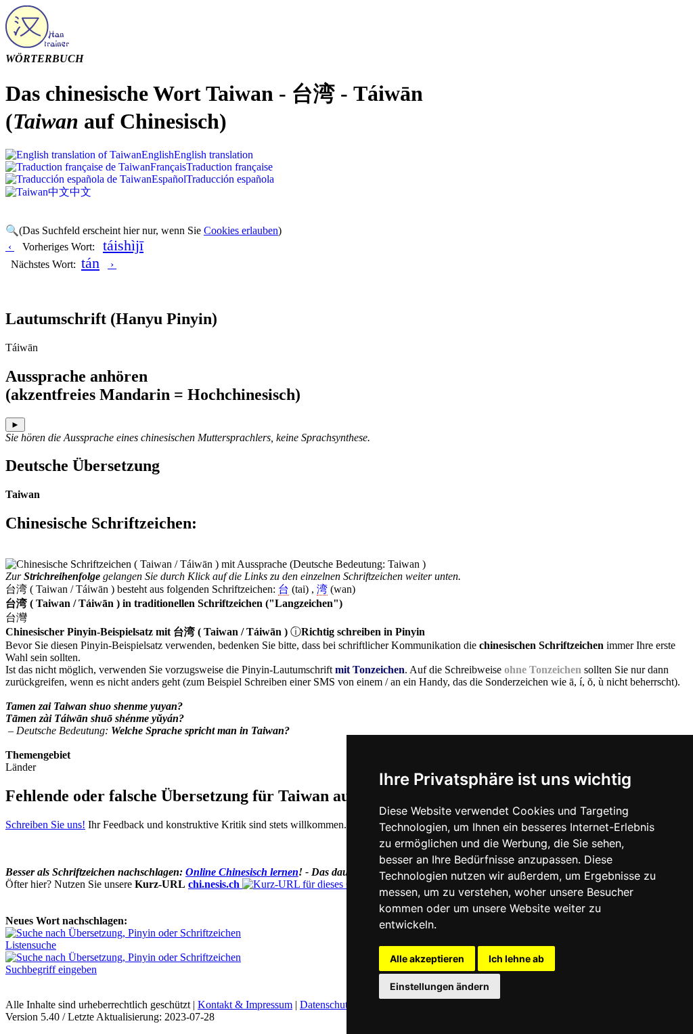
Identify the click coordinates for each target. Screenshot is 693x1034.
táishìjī (123, 245)
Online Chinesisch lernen (241, 872)
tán (90, 262)
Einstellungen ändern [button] (439, 986)
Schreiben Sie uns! (45, 824)
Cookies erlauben (241, 230)
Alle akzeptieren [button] (427, 958)
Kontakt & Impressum (245, 1004)
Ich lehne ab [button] (516, 958)
